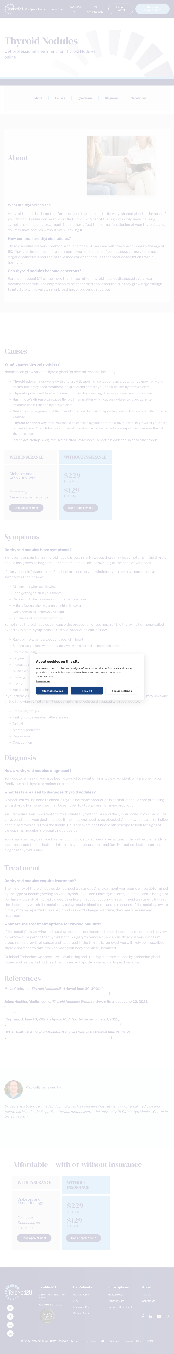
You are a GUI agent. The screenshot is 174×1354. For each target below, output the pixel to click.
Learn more (43, 681)
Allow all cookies (52, 691)
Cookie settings (122, 691)
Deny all (87, 691)
